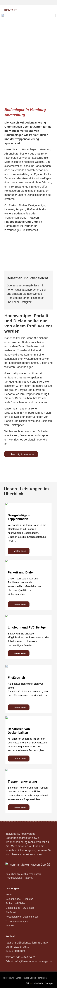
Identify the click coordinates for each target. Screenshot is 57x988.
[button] (28, 2)
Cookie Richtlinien (38, 978)
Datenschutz (22, 978)
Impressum (8, 978)
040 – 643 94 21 (26, 957)
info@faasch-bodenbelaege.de (33, 961)
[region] (28, 74)
